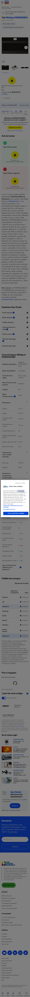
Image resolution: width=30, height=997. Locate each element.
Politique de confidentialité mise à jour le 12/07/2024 (13, 506)
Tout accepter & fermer (16, 513)
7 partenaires (21, 491)
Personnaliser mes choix (9, 509)
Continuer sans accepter (20, 482)
